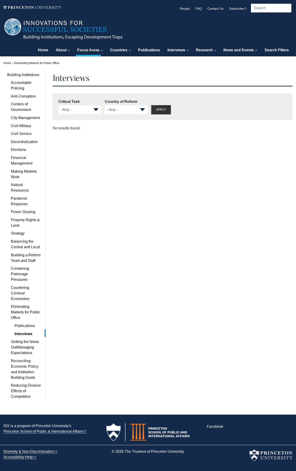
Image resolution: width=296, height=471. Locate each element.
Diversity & (28, 451)
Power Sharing (23, 212)
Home (43, 50)
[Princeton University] (32, 7)
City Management (25, 118)
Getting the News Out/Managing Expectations (25, 347)
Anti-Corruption (23, 96)
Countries (118, 50)
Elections (18, 150)
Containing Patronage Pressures (20, 273)
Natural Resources (20, 187)
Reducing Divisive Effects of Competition (26, 390)
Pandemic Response (19, 201)
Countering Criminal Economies (20, 293)
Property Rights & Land (25, 222)
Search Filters (277, 50)
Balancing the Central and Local (25, 244)
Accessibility (18, 457)
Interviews (176, 50)
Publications (149, 50)
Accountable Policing (21, 85)
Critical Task (69, 102)
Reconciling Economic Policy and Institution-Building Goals (24, 369)
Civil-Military (21, 126)
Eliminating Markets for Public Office (36, 63)
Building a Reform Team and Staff (25, 258)
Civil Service (21, 134)
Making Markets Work (24, 174)
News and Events (238, 50)
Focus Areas (89, 50)
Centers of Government (21, 107)
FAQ (198, 8)
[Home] (63, 31)
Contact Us (215, 8)
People (185, 8)
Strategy (18, 233)
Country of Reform (121, 102)
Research (204, 50)
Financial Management (21, 160)
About (61, 50)
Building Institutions (26, 75)
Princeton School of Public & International (43, 431)
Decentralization (24, 142)
